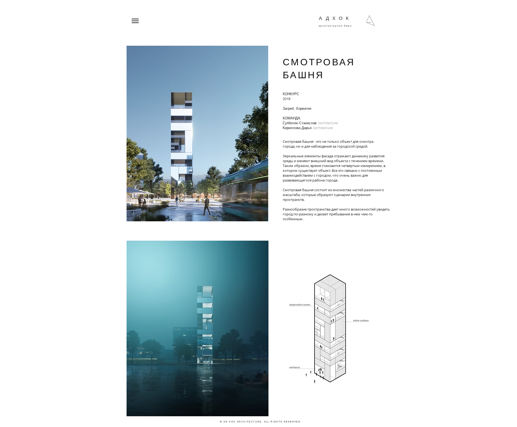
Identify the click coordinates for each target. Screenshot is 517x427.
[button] (257, 20)
